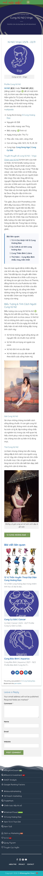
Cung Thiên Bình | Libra (21, 253)
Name (6, 722)
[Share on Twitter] (17, 673)
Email (6, 731)
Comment (8, 703)
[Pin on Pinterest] (22, 673)
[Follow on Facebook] (17, 860)
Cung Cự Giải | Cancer (15, 619)
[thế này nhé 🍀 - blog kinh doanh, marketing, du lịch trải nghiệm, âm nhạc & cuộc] (13, 2)
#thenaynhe (31, 24)
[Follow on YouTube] (26, 860)
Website (7, 742)
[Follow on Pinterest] (23, 860)
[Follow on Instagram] (20, 860)
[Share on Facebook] (13, 673)
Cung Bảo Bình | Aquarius (17, 658)
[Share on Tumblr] (30, 673)
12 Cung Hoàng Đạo (21, 14)
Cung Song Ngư (23, 147)
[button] (28, 2)
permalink (17, 683)
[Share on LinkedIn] (26, 673)
